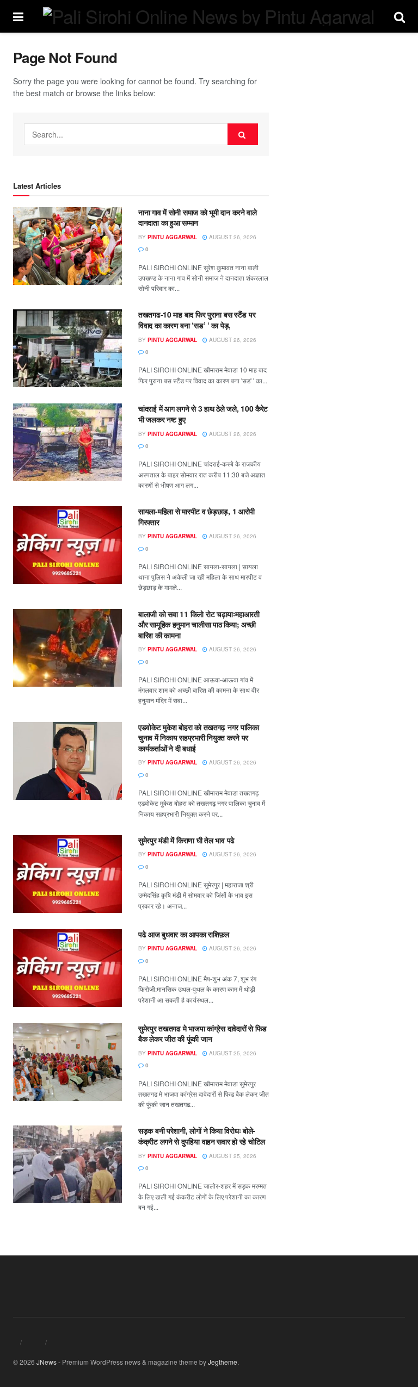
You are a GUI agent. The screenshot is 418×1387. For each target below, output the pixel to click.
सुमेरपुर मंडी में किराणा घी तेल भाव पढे (186, 840)
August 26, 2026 (231, 237)
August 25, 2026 (231, 1053)
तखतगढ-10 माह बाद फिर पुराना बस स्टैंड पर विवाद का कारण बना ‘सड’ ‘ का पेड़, (196, 320)
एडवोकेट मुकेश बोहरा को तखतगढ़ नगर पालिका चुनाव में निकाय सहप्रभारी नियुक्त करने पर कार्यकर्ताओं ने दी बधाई (198, 738)
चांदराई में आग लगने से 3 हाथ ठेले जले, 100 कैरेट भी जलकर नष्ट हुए (203, 414)
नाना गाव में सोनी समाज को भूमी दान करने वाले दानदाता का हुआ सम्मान (197, 217)
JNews (46, 1361)
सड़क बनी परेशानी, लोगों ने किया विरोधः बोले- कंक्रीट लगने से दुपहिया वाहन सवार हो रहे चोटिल (201, 1136)
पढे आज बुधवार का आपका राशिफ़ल (183, 934)
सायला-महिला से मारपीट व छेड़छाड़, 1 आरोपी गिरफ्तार (196, 516)
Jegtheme (222, 1361)
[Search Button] (243, 134)
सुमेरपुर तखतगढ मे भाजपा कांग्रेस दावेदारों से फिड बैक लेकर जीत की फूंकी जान (202, 1033)
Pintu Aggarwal (172, 237)
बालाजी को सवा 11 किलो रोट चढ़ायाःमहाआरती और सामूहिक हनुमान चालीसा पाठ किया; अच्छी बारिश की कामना (199, 624)
